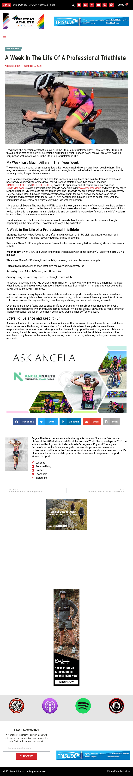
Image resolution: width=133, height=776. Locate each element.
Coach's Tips (12, 48)
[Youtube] (98, 5)
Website (40, 462)
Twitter (39, 470)
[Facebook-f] (79, 5)
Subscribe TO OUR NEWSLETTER (33, 4)
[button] (73, 5)
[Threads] (85, 5)
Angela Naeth (12, 65)
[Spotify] (105, 5)
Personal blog (43, 466)
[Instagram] (92, 5)
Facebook (41, 474)
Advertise (125, 771)
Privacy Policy (113, 771)
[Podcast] (111, 5)
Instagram (41, 477)
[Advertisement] (66, 559)
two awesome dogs (90, 188)
